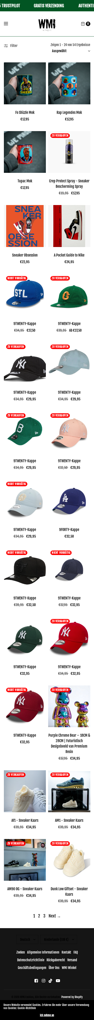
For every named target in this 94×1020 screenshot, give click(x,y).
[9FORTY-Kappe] (69, 500)
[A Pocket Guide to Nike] (69, 226)
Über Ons (54, 968)
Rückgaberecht (56, 960)
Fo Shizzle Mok (24, 112)
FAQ (75, 952)
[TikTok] (51, 980)
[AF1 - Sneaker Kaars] (25, 791)
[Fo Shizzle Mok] (25, 83)
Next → (55, 915)
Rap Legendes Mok (69, 112)
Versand (72, 960)
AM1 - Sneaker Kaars (69, 820)
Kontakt (66, 952)
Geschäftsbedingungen (32, 968)
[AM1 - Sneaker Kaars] (69, 791)
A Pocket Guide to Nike (69, 255)
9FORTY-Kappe (69, 529)
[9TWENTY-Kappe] (25, 295)
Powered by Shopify (72, 997)
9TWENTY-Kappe (24, 323)
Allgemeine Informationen (43, 952)
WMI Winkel (69, 968)
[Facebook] (36, 980)
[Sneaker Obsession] (25, 226)
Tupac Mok (25, 181)
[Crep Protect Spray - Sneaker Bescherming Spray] (69, 152)
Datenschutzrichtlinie (30, 960)
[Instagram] (43, 980)
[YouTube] (58, 980)
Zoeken (20, 952)
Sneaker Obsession (25, 255)
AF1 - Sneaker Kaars (24, 820)
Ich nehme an (47, 1015)
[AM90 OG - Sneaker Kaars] (25, 860)
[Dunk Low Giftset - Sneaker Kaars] (69, 860)
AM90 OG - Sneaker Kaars (24, 889)
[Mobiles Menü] (9, 24)
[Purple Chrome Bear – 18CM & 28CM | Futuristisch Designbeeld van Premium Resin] (69, 706)
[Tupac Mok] (25, 152)
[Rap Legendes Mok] (69, 83)
